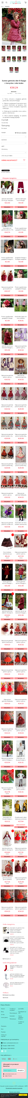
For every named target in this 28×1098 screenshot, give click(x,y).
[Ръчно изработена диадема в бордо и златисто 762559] (7, 252)
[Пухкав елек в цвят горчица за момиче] (20, 812)
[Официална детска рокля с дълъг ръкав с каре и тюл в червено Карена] (7, 665)
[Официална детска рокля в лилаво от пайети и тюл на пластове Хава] (7, 517)
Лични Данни (4, 1017)
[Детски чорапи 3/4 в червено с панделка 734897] (6, 968)
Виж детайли (7, 207)
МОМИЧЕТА (7, 6)
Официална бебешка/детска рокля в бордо (21, 376)
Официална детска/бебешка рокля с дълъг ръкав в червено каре (20, 494)
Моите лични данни (14, 1092)
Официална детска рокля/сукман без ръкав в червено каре (7, 465)
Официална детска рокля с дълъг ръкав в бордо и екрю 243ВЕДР (21, 553)
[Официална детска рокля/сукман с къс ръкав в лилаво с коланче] (20, 399)
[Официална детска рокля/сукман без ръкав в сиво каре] (20, 429)
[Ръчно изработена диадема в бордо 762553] (7, 307)
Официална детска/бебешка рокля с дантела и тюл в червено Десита (7, 700)
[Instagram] (6, 1051)
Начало (2, 6)
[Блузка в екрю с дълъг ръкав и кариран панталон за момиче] (20, 786)
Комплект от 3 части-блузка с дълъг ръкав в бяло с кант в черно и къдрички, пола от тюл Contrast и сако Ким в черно (17, 950)
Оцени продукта (6, 172)
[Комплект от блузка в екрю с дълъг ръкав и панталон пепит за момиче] (20, 756)
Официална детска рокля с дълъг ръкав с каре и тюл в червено (21, 671)
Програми (3, 1026)
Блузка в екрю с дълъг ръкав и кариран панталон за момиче (20, 789)
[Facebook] (2, 1051)
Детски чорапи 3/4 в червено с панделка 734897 (16, 967)
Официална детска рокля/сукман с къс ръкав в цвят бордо (7, 406)
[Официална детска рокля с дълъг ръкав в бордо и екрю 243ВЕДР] (20, 547)
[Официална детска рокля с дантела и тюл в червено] (7, 902)
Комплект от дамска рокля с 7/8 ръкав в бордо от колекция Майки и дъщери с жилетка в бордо (7, 229)
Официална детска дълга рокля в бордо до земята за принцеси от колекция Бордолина (21, 879)
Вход (2, 1011)
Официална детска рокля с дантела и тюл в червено (7, 908)
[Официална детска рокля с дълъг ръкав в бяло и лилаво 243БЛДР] (20, 340)
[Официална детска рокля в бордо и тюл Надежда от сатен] (7, 756)
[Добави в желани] (24, 160)
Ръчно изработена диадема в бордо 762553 (7, 317)
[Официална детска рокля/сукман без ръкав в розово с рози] (21, 462)
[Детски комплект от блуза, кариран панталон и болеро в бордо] (7, 193)
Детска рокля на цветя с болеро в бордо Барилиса (7, 849)
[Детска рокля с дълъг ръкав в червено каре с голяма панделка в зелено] (7, 876)
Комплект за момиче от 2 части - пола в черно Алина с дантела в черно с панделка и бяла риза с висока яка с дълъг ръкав (17, 939)
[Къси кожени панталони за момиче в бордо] (7, 549)
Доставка (21, 1008)
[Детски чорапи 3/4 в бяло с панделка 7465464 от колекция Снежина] (6, 976)
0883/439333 (11, 1048)
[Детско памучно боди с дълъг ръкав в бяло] (6, 985)
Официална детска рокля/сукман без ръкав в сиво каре (21, 435)
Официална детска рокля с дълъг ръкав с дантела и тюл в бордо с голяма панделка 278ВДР (21, 730)
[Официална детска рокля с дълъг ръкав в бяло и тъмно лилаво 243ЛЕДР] (7, 370)
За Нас (3, 1014)
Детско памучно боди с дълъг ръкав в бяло (17, 983)
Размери (3, 1032)
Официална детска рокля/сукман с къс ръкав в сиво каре (7, 435)
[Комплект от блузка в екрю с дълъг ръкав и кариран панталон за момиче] (7, 815)
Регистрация (13, 1013)
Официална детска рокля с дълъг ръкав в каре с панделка (7, 494)
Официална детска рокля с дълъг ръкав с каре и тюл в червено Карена (7, 671)
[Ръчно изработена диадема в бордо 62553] (20, 277)
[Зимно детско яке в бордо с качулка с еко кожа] (3, 48)
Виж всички (5, 997)
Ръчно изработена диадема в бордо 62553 (20, 288)
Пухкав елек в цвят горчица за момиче (21, 818)
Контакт (12, 1016)
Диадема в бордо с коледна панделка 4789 (21, 258)
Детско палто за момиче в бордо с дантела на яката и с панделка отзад (7, 347)
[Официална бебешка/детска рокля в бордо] (20, 373)
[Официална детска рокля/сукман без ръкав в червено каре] (7, 458)
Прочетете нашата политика (14, 1088)
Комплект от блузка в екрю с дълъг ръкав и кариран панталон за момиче (7, 818)
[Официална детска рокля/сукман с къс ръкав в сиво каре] (7, 429)
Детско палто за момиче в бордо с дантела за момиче (21, 612)
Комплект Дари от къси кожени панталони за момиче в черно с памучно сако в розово (21, 317)
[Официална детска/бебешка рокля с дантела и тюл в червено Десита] (7, 694)
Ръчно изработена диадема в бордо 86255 (20, 229)
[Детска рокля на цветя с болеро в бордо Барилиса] (7, 846)
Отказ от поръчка (3, 1035)
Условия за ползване (12, 1009)
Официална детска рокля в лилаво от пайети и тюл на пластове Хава (7, 524)
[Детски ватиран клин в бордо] (20, 193)
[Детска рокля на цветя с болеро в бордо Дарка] (7, 609)
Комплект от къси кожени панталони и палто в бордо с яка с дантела (21, 524)
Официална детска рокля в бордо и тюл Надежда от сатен (7, 759)
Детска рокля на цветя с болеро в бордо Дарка (7, 612)
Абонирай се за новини (9, 995)
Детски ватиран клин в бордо (21, 199)
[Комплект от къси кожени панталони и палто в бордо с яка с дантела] (20, 521)
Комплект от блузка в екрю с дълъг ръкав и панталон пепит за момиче (21, 759)
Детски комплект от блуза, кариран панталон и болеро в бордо (7, 200)
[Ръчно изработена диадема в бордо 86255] (20, 218)
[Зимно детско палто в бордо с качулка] (7, 580)
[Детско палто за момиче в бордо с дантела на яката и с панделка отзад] (7, 344)
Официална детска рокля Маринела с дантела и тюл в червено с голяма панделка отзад (21, 849)
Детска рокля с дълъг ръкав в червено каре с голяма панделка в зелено (7, 879)
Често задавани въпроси (20, 1017)
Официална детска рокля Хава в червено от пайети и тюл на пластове (7, 789)
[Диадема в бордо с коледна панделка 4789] (20, 248)
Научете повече (7, 1096)
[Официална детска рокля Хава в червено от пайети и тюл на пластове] (7, 782)
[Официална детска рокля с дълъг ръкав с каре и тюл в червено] (20, 664)
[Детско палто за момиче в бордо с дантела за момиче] (20, 609)
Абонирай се (7, 958)
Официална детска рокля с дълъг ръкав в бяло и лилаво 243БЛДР (21, 347)
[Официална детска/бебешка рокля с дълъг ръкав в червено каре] (20, 488)
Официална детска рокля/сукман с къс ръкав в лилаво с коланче (21, 406)
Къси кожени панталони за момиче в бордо (7, 553)
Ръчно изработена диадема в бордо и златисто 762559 (7, 258)
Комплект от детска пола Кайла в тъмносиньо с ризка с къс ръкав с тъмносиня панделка (17, 930)
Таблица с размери (21, 132)
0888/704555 (11, 1045)
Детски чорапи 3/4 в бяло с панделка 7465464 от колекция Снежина (17, 975)
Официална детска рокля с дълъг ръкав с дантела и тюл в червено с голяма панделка (7, 730)
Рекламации (13, 1019)
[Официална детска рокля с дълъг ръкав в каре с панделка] (7, 488)
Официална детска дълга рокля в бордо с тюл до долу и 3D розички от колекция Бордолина (7, 288)
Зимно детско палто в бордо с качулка (7, 583)
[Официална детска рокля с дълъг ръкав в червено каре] (20, 635)
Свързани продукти (9, 178)
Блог (2, 1029)
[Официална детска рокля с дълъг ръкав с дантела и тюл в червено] (20, 694)
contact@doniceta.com (12, 1043)
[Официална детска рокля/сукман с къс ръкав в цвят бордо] (7, 399)
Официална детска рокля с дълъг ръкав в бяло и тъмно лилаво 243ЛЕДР (7, 376)
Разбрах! (23, 1094)
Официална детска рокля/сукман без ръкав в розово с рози (21, 465)
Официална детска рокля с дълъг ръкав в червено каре (21, 641)
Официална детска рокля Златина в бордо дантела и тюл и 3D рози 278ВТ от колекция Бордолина (7, 641)
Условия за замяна (21, 1022)
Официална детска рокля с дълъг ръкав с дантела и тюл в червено (21, 700)
